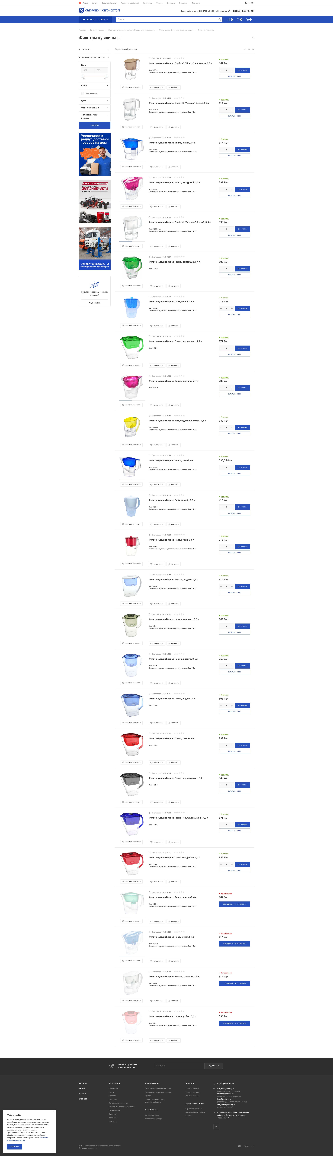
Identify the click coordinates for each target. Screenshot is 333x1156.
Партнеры (113, 1099)
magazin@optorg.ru (225, 1088)
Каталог (83, 1083)
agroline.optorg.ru (152, 1115)
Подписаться (214, 1066)
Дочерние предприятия (118, 1103)
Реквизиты (113, 1118)
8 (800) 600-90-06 (225, 1084)
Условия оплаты (192, 1088)
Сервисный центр (194, 1104)
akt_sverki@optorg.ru (226, 1104)
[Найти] (219, 19)
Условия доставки (192, 1092)
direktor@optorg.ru (225, 1094)
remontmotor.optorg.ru (153, 1119)
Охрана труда (114, 1110)
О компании (113, 1088)
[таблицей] (253, 49)
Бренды (83, 1099)
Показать (95, 125)
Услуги (82, 1094)
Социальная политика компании (122, 1107)
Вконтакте (216, 1126)
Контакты (112, 1121)
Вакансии (112, 1114)
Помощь (189, 1083)
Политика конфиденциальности (158, 1088)
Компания (114, 1083)
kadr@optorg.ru (224, 1099)
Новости (112, 1096)
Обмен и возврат (192, 1096)
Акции (82, 1088)
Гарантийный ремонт (193, 1109)
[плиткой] (245, 49)
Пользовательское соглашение (158, 1092)
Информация (152, 1083)
